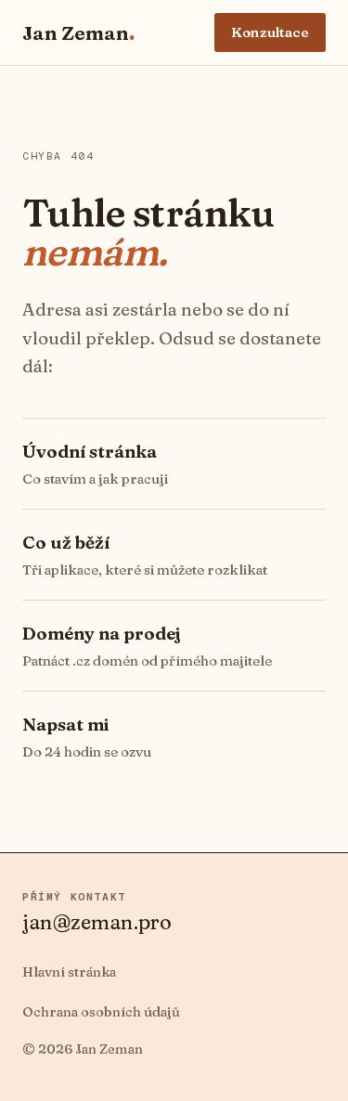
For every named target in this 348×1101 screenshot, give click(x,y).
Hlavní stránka (69, 972)
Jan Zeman (78, 32)
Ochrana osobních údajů (101, 1012)
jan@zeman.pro (97, 922)
